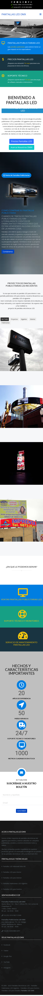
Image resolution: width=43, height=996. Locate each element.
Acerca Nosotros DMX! (21, 144)
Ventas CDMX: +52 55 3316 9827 (22, 4)
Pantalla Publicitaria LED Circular (21, 406)
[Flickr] (25, 2)
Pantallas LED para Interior (12, 869)
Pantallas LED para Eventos (12, 886)
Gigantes (24, 317)
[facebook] (11, 2)
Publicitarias (6, 320)
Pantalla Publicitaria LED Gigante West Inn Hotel (21, 463)
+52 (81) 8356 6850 (10, 928)
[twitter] (14, 2)
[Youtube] (17, 2)
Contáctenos (8, 249)
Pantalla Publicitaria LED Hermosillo (21, 349)
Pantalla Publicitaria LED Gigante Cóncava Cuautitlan (21, 520)
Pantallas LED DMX (27, 988)
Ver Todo (5, 317)
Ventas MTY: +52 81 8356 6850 (22, 7)
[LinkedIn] (20, 2)
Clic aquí (27, 63)
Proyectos (14, 317)
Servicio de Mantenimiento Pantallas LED (21, 640)
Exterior (32, 317)
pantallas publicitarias (17, 47)
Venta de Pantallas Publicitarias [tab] (17, 173)
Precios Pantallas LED (21, 138)
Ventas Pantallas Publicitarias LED (21, 596)
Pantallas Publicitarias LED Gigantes (15, 881)
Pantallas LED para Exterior (12, 875)
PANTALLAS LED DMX (14, 14)
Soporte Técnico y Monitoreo (21, 618)
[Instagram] (23, 2)
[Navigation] (40, 14)
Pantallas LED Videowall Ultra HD (14, 864)
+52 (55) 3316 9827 (10, 913)
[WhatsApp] (31, 2)
